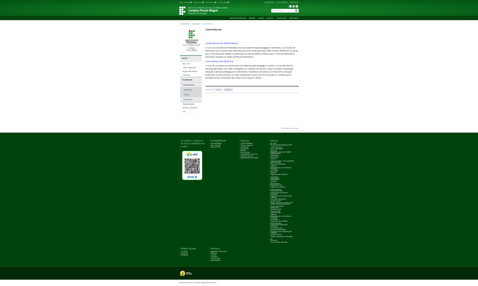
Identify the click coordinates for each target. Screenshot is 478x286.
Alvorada (273, 240)
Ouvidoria (270, 18)
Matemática (188, 90)
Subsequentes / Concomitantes (282, 161)
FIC (184, 111)
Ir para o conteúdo (185, 2)
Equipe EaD (274, 208)
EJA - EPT (186, 64)
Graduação (196, 24)
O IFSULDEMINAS (246, 143)
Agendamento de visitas (249, 158)
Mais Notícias (294, 18)
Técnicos (186, 75)
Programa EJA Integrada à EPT (281, 145)
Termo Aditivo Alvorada (278, 242)
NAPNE (243, 151)
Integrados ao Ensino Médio (280, 152)
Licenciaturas (188, 85)
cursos (218, 89)
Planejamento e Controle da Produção (280, 168)
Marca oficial (245, 152)
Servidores (244, 149)
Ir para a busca (211, 2)
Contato (261, 18)
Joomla (214, 282)
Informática (274, 157)
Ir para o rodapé (223, 2)
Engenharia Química (277, 187)
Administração (275, 153)
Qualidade (274, 171)
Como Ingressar (189, 67)
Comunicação (281, 18)
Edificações (274, 155)
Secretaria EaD (275, 209)
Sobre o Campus (246, 145)
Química (187, 95)
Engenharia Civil (276, 185)
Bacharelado (187, 99)
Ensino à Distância (190, 107)
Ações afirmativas (190, 71)
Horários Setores (246, 156)
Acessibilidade (270, 2)
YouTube (184, 251)
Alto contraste (282, 2)
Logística (273, 166)
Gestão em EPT (276, 201)
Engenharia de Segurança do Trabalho (281, 196)
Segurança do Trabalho (279, 174)
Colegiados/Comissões (249, 154)
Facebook (184, 253)
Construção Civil (276, 191)
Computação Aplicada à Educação (279, 193)
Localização (244, 147)
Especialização (188, 104)
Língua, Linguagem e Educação (281, 236)
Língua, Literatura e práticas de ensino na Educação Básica (281, 203)
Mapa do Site (294, 2)
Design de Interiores (278, 164)
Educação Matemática (278, 199)
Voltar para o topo (291, 128)
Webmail (252, 18)
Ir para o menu (199, 2)
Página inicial (185, 24)
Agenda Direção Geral (238, 18)
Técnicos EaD (275, 211)
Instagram (184, 255)
